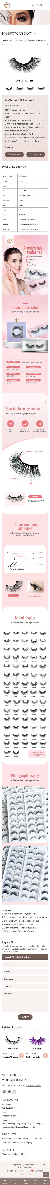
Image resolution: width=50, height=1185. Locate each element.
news (23, 1154)
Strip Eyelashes (29, 40)
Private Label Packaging (22, 1142)
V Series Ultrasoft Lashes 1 (14, 1057)
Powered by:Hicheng (15, 1171)
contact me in (33, 1085)
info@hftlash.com (9, 1116)
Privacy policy (25, 1174)
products (15, 1154)
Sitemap (39, 1171)
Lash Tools (6, 1142)
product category (15, 40)
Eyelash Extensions (24, 1138)
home (4, 40)
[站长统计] (30, 1171)
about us (6, 1154)
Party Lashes (31, 1053)
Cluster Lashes (40, 1138)
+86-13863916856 (10, 1108)
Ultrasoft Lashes (8, 1053)
